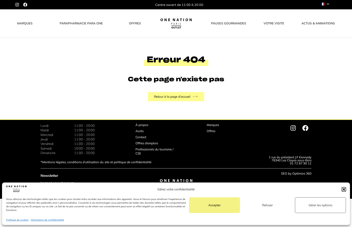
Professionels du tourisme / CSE (154, 151)
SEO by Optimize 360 (296, 173)
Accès (139, 131)
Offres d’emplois (146, 143)
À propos (141, 125)
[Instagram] (17, 5)
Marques (213, 125)
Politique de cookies (17, 219)
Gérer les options (320, 205)
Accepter (214, 205)
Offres (211, 131)
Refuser (267, 205)
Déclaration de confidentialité (47, 219)
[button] (344, 189)
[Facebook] (25, 5)
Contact (140, 137)
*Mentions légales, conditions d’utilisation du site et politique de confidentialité (96, 162)
